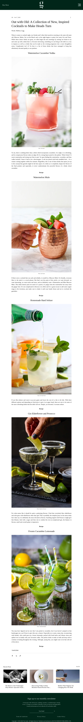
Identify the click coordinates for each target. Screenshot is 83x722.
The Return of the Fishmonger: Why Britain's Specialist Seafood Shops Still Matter (15, 686)
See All (78, 666)
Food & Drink (15, 650)
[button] (79, 5)
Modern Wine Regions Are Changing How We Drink (66, 686)
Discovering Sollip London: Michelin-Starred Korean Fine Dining (40, 686)
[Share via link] (20, 656)
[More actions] (70, 17)
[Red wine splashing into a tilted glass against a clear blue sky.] (68, 676)
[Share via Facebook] (12, 656)
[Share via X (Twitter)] (16, 656)
